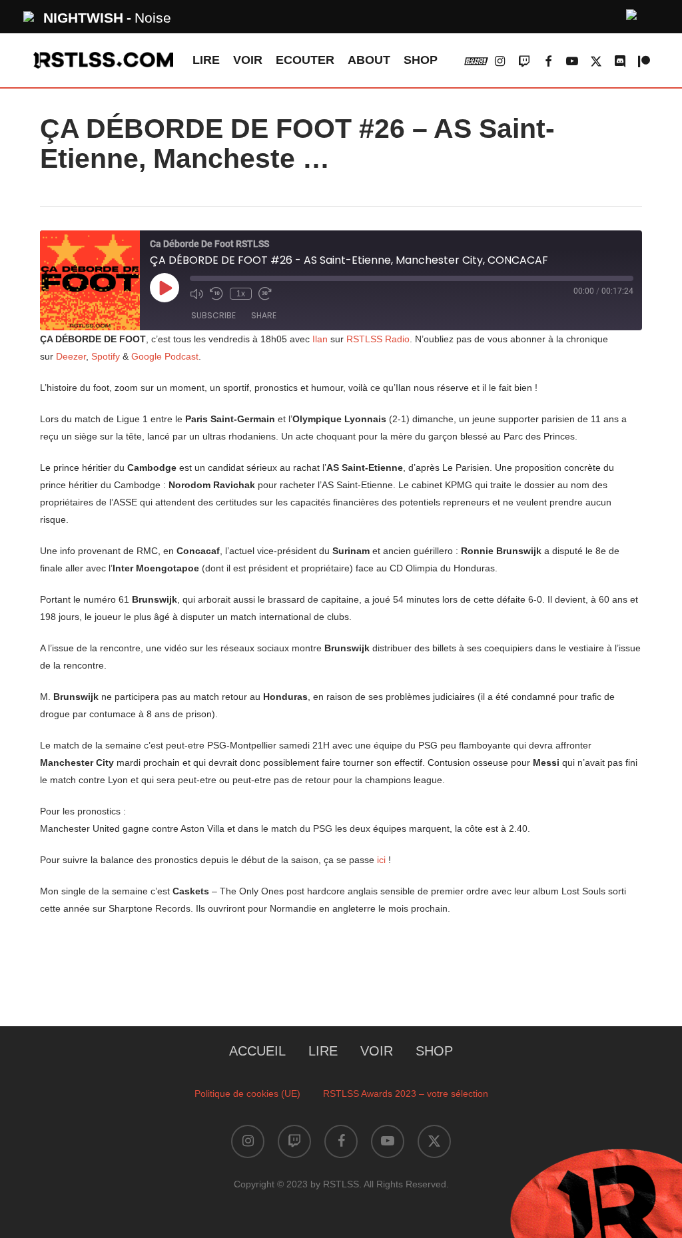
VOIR (376, 1051)
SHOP (434, 1051)
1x (240, 293)
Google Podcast (164, 356)
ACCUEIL (257, 1051)
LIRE (323, 1051)
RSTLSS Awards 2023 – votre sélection (405, 1093)
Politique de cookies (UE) (247, 1093)
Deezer (71, 356)
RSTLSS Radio (377, 339)
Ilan (320, 339)
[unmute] (632, 13)
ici (381, 859)
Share (263, 315)
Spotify (105, 356)
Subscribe (213, 315)
